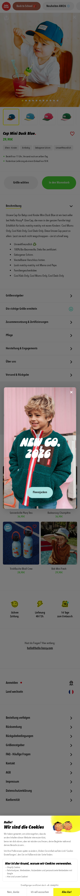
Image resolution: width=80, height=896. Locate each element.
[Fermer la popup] (71, 392)
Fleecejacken (40, 492)
